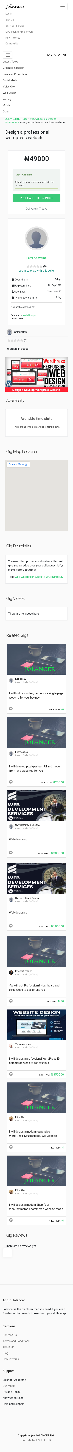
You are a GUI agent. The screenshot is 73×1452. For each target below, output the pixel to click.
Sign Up (9, 19)
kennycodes (21, 752)
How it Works (12, 37)
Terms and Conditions (16, 1341)
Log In (8, 13)
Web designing (18, 912)
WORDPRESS (54, 576)
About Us (8, 1347)
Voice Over (9, 86)
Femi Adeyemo (36, 258)
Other (6, 111)
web (17, 576)
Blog (5, 1353)
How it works (11, 1359)
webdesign (27, 576)
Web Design (9, 92)
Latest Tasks (10, 61)
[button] (10, 374)
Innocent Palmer (23, 971)
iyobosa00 (20, 678)
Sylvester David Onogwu (27, 825)
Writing (7, 99)
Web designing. (18, 839)
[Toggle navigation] (63, 6)
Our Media (9, 1386)
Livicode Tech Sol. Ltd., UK (36, 1440)
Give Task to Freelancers (19, 31)
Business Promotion (15, 74)
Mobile (6, 105)
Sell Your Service (14, 25)
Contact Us (11, 43)
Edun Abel (20, 1117)
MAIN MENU (57, 55)
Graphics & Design (13, 67)
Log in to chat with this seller (36, 270)
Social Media (10, 80)
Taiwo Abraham (23, 1044)
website (40, 576)
